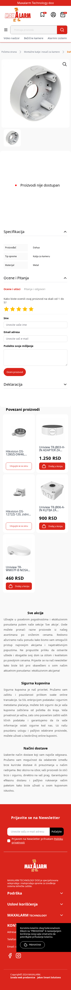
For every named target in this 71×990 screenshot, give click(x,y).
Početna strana (9, 51)
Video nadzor (12, 38)
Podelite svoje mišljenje (18, 346)
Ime (6, 318)
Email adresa (12, 332)
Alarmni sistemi (57, 38)
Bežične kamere (33, 38)
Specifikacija (14, 231)
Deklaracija (13, 384)
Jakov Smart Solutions (49, 977)
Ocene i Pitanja (16, 277)
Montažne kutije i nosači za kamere (42, 51)
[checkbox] (8, 840)
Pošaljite (57, 831)
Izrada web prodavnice (22, 977)
